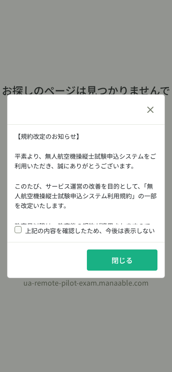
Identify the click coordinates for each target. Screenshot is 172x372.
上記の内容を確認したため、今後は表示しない (90, 230)
